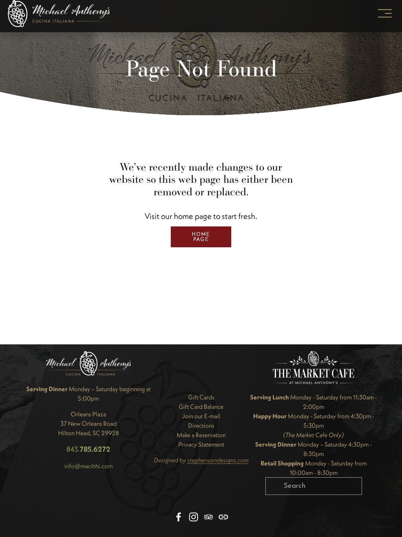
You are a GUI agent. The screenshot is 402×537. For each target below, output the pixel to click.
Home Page (201, 237)
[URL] (223, 517)
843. (88, 449)
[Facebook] (178, 517)
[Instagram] (193, 517)
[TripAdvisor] (208, 517)
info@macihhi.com (88, 466)
